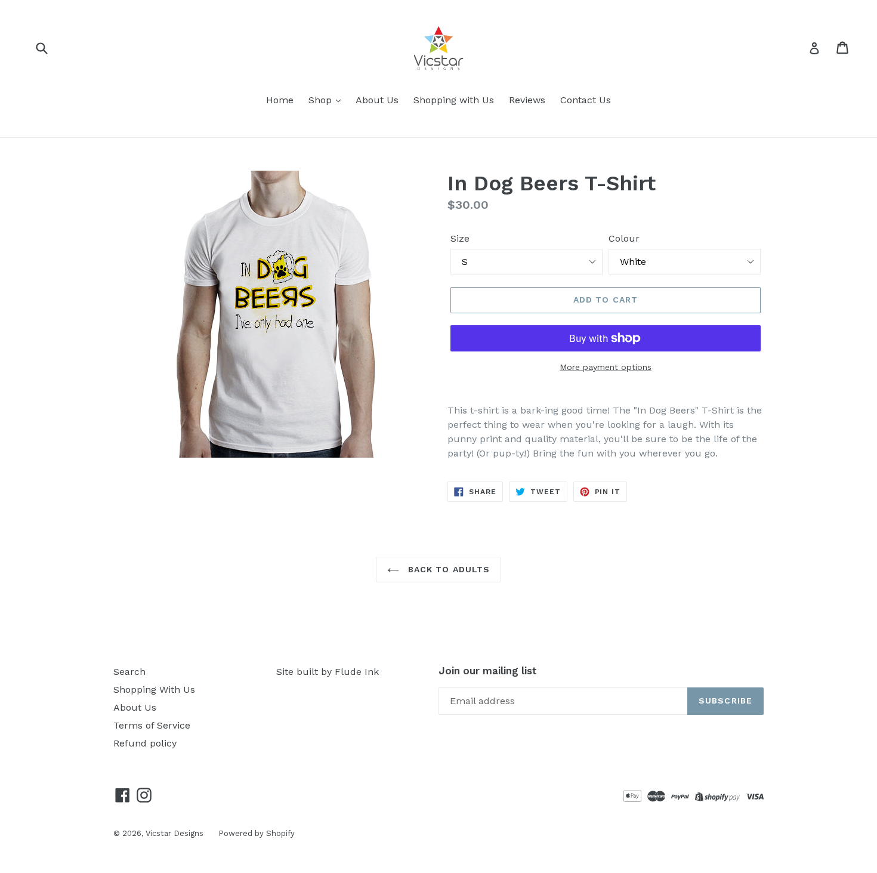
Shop (321, 100)
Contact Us (585, 100)
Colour (624, 238)
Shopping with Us (453, 100)
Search (129, 671)
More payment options (605, 367)
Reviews (527, 100)
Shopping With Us (154, 689)
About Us (377, 100)
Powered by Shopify (256, 833)
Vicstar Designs (174, 833)
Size (460, 238)
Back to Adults (447, 569)
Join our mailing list (487, 671)
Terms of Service (151, 725)
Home (280, 100)
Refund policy (145, 743)
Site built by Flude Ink (327, 671)
